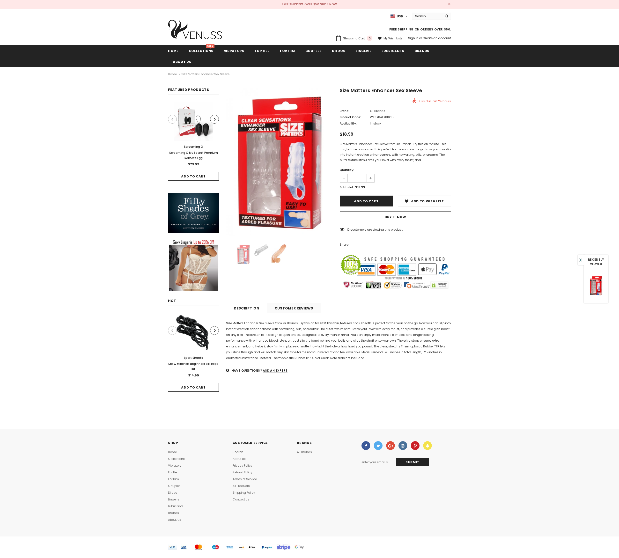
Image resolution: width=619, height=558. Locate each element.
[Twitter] (378, 445)
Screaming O (193, 147)
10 (348, 230)
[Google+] (390, 445)
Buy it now (395, 217)
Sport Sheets (193, 358)
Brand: (344, 111)
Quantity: (347, 170)
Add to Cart (193, 176)
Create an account (437, 38)
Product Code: (350, 117)
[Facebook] (365, 445)
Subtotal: (347, 187)
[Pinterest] (415, 445)
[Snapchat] (427, 445)
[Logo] (195, 31)
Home (172, 74)
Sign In (413, 38)
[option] (193, 141)
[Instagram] (402, 445)
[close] (449, 4)
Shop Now (328, 4)
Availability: (348, 123)
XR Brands (377, 111)
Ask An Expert (275, 370)
